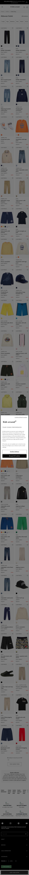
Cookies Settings (14, 451)
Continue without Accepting (21, 417)
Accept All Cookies (14, 456)
